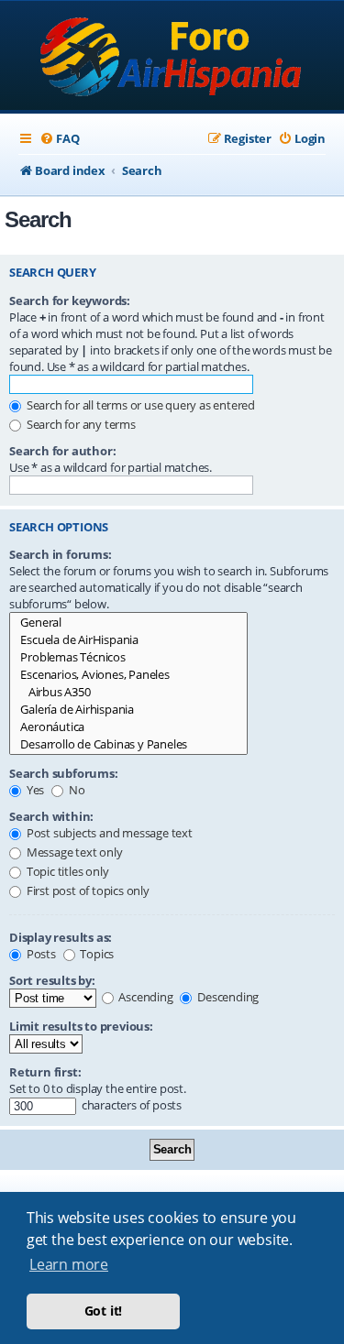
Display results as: (60, 937)
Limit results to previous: (81, 1026)
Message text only (73, 852)
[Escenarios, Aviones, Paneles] (128, 674)
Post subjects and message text (108, 833)
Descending (226, 997)
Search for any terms (80, 424)
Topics (96, 953)
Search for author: (62, 451)
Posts (40, 953)
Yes (34, 789)
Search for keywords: (69, 300)
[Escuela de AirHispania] (128, 640)
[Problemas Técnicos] (128, 657)
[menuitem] (59, 139)
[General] (128, 622)
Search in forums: (60, 554)
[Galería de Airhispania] (128, 709)
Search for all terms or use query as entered (139, 405)
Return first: (45, 1072)
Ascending (145, 997)
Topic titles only (66, 871)
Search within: (51, 816)
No (75, 789)
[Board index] (172, 57)
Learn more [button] (68, 1264)
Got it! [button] (103, 1310)
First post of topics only (87, 890)
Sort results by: (52, 980)
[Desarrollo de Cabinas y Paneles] (128, 744)
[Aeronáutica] (128, 727)
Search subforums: (63, 773)
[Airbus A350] (128, 692)
